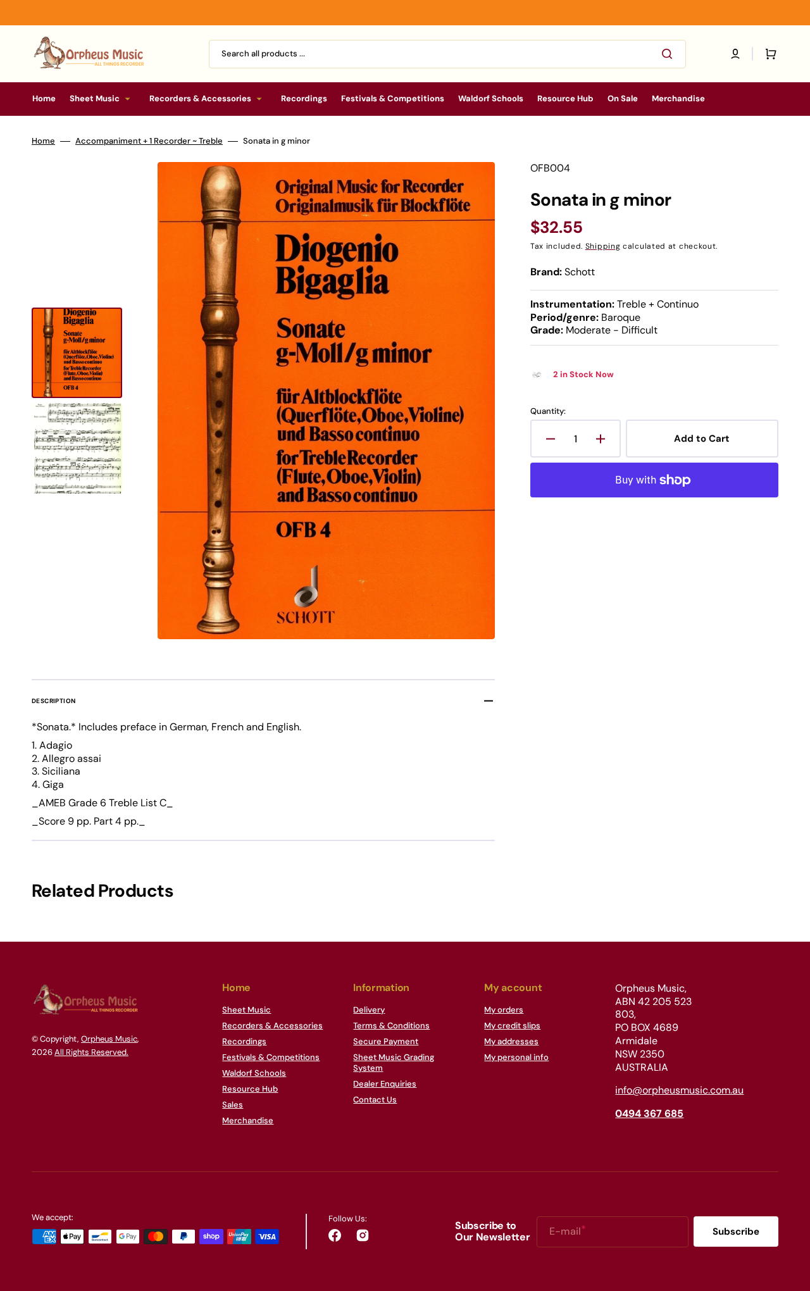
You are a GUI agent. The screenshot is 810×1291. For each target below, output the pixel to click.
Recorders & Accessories (272, 1025)
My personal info (516, 1057)
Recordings (244, 1041)
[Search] (669, 54)
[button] (735, 54)
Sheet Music (246, 1010)
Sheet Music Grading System (393, 1062)
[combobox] (447, 54)
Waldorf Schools (254, 1073)
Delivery (369, 1010)
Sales (232, 1104)
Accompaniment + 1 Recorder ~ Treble (149, 141)
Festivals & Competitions (271, 1057)
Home (43, 141)
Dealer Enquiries (384, 1083)
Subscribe (736, 1231)
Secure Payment (385, 1041)
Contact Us (375, 1099)
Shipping (603, 246)
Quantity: (548, 411)
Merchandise (247, 1120)
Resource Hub (250, 1088)
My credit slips (512, 1025)
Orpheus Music (109, 1038)
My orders (503, 1010)
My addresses (511, 1041)
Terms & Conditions (391, 1025)
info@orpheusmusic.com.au (679, 1090)
